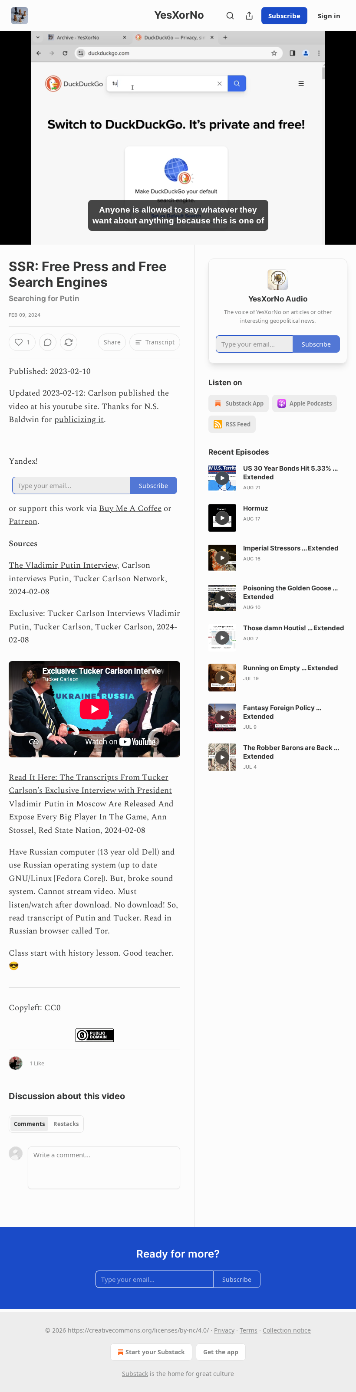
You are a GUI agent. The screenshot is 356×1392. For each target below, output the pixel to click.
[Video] (17, 128)
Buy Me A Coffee (130, 508)
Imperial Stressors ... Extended (291, 548)
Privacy (224, 1330)
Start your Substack (155, 1352)
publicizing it (79, 419)
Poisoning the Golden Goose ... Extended (290, 592)
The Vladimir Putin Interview (63, 565)
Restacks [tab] (66, 1124)
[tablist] (46, 1124)
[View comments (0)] (338, 143)
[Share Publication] (249, 15)
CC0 (52, 1008)
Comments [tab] (29, 1124)
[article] (278, 478)
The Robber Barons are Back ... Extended (291, 751)
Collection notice (287, 1330)
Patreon (23, 521)
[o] (222, 478)
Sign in (329, 15)
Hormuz (255, 508)
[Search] (230, 15)
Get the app (220, 1352)
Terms (248, 1330)
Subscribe (284, 15)
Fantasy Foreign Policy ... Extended (282, 712)
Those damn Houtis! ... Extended (293, 628)
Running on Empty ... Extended (290, 668)
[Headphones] (17, 147)
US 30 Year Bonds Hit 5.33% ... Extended (290, 472)
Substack (135, 1373)
